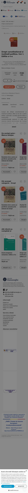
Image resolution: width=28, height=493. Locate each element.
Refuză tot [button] (21, 486)
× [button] (26, 470)
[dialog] (14, 481)
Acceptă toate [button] (8, 486)
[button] (14, 490)
